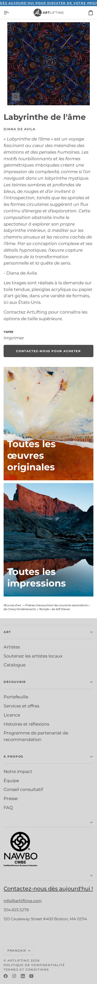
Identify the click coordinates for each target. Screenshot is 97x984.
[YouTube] (31, 976)
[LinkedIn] (23, 976)
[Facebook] (6, 976)
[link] (48, 351)
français (16, 950)
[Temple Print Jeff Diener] (48, 539)
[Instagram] (14, 976)
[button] (48, 632)
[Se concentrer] (48, 63)
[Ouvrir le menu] (10, 12)
